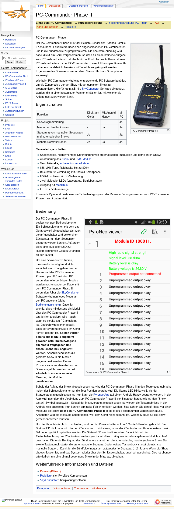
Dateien (9, 144)
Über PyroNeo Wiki (111, 503)
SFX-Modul (11, 87)
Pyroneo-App (101, 394)
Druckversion (12, 188)
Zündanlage (99, 488)
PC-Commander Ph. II (16, 76)
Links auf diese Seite (16, 173)
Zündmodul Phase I (15, 80)
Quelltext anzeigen (78, 5)
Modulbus (62, 185)
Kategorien (43, 488)
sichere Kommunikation (74, 163)
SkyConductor (90, 88)
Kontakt (9, 159)
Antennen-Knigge (14, 132)
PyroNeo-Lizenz (32, 503)
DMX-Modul (11, 95)
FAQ (156, 22)
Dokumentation (62, 488)
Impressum (11, 163)
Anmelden (164, 1)
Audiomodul (11, 91)
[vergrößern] (168, 130)
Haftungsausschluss (137, 503)
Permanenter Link (14, 192)
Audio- (65, 159)
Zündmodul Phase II (15, 84)
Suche (5, 53)
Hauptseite (10, 39)
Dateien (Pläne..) (50, 471)
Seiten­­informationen (15, 196)
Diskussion (54, 5)
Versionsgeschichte (103, 5)
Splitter (8, 99)
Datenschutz (88, 503)
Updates (9, 115)
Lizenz (8, 148)
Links (8, 155)
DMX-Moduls (83, 159)
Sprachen (10, 152)
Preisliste (70, 26)
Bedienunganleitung (48, 304)
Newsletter (10, 43)
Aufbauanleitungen (14, 111)
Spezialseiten (12, 185)
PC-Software (11, 103)
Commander (81, 488)
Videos (8, 140)
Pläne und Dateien (47, 26)
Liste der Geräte (13, 107)
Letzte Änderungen (15, 47)
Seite (41, 5)
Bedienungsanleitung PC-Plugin (128, 22)
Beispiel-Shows (13, 136)
